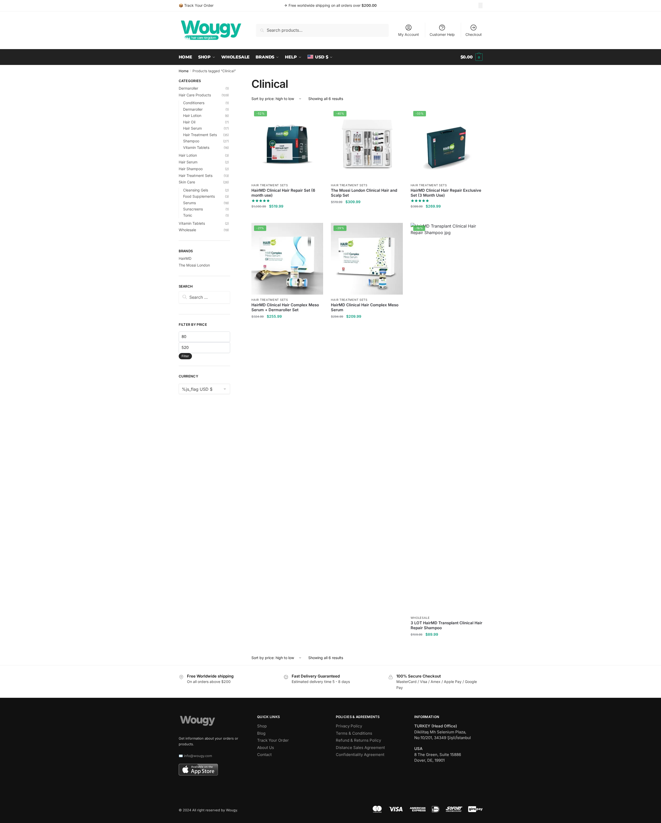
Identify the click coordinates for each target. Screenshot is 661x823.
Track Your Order (273, 740)
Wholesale (420, 618)
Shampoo (191, 141)
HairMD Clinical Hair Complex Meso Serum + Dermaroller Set (285, 307)
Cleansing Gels (195, 190)
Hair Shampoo (191, 169)
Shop (262, 726)
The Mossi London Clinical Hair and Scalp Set (364, 193)
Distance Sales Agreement (360, 747)
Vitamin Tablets (196, 147)
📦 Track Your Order (196, 5)
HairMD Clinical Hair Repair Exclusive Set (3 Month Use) (446, 193)
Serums (189, 203)
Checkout (473, 34)
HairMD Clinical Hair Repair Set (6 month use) (283, 193)
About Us (265, 747)
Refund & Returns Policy (358, 740)
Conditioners (193, 103)
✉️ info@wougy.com (195, 756)
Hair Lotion (192, 115)
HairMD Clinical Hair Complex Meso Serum (364, 307)
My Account (408, 34)
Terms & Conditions (354, 733)
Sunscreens (193, 209)
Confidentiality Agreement (360, 754)
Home (184, 71)
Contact (264, 754)
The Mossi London (194, 265)
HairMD (185, 258)
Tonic (187, 215)
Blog (261, 733)
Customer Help (442, 34)
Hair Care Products (195, 95)
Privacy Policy (349, 726)
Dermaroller (188, 88)
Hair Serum (192, 128)
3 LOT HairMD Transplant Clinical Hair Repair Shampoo (446, 625)
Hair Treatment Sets (269, 185)
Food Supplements (199, 196)
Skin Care (187, 182)
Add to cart (287, 216)
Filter (185, 356)
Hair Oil (189, 122)
